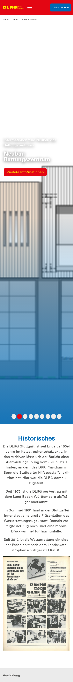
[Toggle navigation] (30, 7)
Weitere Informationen (25, 172)
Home (6, 19)
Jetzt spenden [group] (60, 7)
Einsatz (16, 19)
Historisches (30, 19)
